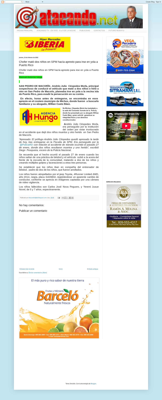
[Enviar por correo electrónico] (63, 198)
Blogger (93, 384)
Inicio (61, 269)
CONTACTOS (99, 30)
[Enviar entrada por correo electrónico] (58, 197)
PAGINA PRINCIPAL (25, 30)
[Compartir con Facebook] (70, 198)
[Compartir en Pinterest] (72, 198)
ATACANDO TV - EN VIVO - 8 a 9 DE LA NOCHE (56, 30)
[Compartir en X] (67, 198)
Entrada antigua (92, 269)
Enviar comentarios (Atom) (38, 273)
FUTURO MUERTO (116, 30)
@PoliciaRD (26, 144)
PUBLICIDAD (84, 30)
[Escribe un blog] (65, 198)
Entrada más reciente (27, 269)
